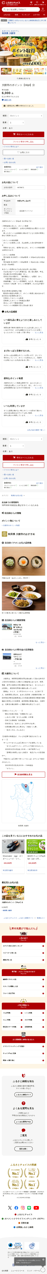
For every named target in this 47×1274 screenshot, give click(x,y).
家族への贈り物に (9, 1060)
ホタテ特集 (28, 1020)
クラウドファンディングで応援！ (14, 1046)
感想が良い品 (7, 960)
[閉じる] (43, 1260)
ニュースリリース (17, 1271)
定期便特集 (28, 1027)
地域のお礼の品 (17, 495)
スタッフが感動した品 (10, 986)
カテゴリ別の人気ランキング (12, 946)
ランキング (26, 15)
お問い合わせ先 (10, 162)
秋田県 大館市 (7, 910)
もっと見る (40, 642)
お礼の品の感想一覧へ (35, 430)
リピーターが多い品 (9, 953)
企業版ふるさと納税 (24, 1227)
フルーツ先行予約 (9, 993)
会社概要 (5, 1271)
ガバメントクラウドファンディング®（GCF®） (24, 1219)
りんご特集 (6, 1020)
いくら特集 (28, 1013)
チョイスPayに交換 (9, 1053)
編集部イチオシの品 (9, 979)
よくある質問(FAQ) (23, 1122)
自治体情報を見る (24, 774)
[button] (43, 9)
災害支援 (25, 1223)
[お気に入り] (43, 1270)
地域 (16, 15)
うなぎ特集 (6, 1013)
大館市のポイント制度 (11, 525)
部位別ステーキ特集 (9, 1027)
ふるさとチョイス (24, 1214)
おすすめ (36, 15)
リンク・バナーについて (36, 1271)
